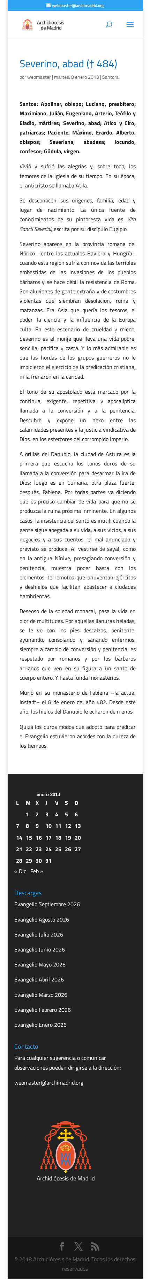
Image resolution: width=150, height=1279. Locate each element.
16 (39, 837)
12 (68, 826)
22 (29, 849)
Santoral (111, 76)
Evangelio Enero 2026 (40, 1024)
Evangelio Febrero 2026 (42, 1010)
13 (78, 826)
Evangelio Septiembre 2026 (47, 904)
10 (48, 826)
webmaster (39, 76)
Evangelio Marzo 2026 (40, 995)
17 (48, 837)
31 (48, 860)
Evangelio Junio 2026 (39, 949)
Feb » (36, 871)
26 (68, 849)
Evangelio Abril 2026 (39, 979)
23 (39, 849)
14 (19, 837)
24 (48, 849)
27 (78, 849)
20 (78, 837)
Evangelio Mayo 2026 (40, 964)
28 (19, 860)
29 (29, 860)
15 (29, 837)
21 (19, 849)
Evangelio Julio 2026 (38, 934)
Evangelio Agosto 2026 (41, 919)
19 (68, 837)
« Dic (20, 871)
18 (58, 837)
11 (58, 826)
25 (58, 849)
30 (39, 860)
